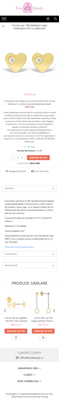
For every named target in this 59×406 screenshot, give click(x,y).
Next (54, 65)
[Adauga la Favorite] (16, 337)
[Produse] (4, 19)
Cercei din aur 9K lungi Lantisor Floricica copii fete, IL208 (43, 319)
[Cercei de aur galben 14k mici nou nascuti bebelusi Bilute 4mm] (16, 303)
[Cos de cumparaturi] (48, 19)
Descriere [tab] (9, 188)
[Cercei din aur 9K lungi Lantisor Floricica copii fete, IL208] (43, 303)
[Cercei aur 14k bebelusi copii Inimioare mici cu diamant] (29, 62)
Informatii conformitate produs (19, 247)
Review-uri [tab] (11, 265)
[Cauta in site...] (55, 19)
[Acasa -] (29, 7)
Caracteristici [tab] (11, 253)
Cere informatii (41, 171)
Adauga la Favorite (17, 171)
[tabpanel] (29, 62)
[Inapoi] (2, 26)
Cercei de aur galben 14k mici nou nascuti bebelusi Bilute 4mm (16, 319)
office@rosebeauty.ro (31, 357)
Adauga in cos (38, 157)
